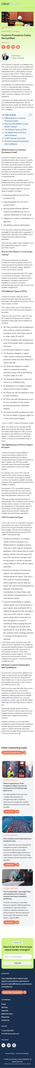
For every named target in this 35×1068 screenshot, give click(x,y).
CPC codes (5, 307)
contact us (25, 731)
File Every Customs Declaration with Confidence (16, 142)
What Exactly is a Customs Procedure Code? (14, 119)
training (12, 695)
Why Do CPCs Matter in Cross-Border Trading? (16, 125)
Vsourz (28, 1064)
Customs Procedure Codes (10, 189)
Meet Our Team (7, 1013)
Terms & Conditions (22, 1053)
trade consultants (16, 89)
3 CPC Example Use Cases (15, 138)
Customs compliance (7, 28)
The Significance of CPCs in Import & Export (15, 133)
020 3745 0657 (8, 1030)
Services (4, 1007)
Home (3, 1004)
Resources (5, 1017)
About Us (4, 1010)
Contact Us (5, 1020)
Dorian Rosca (15, 55)
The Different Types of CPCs (15, 130)
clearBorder (7, 85)
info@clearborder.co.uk (11, 1033)
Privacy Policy (9, 1053)
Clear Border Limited (15, 1059)
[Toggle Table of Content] (29, 115)
